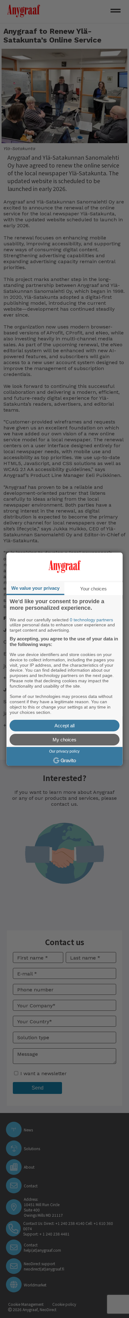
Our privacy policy (64, 751)
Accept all (64, 725)
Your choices (93, 588)
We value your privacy (35, 587)
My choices (64, 739)
